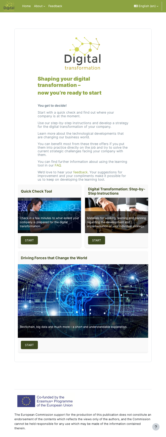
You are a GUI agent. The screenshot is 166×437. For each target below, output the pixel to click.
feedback (80, 172)
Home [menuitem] (26, 6)
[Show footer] (156, 427)
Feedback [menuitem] (55, 6)
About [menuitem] (38, 6)
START (29, 240)
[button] (146, 6)
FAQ (58, 165)
